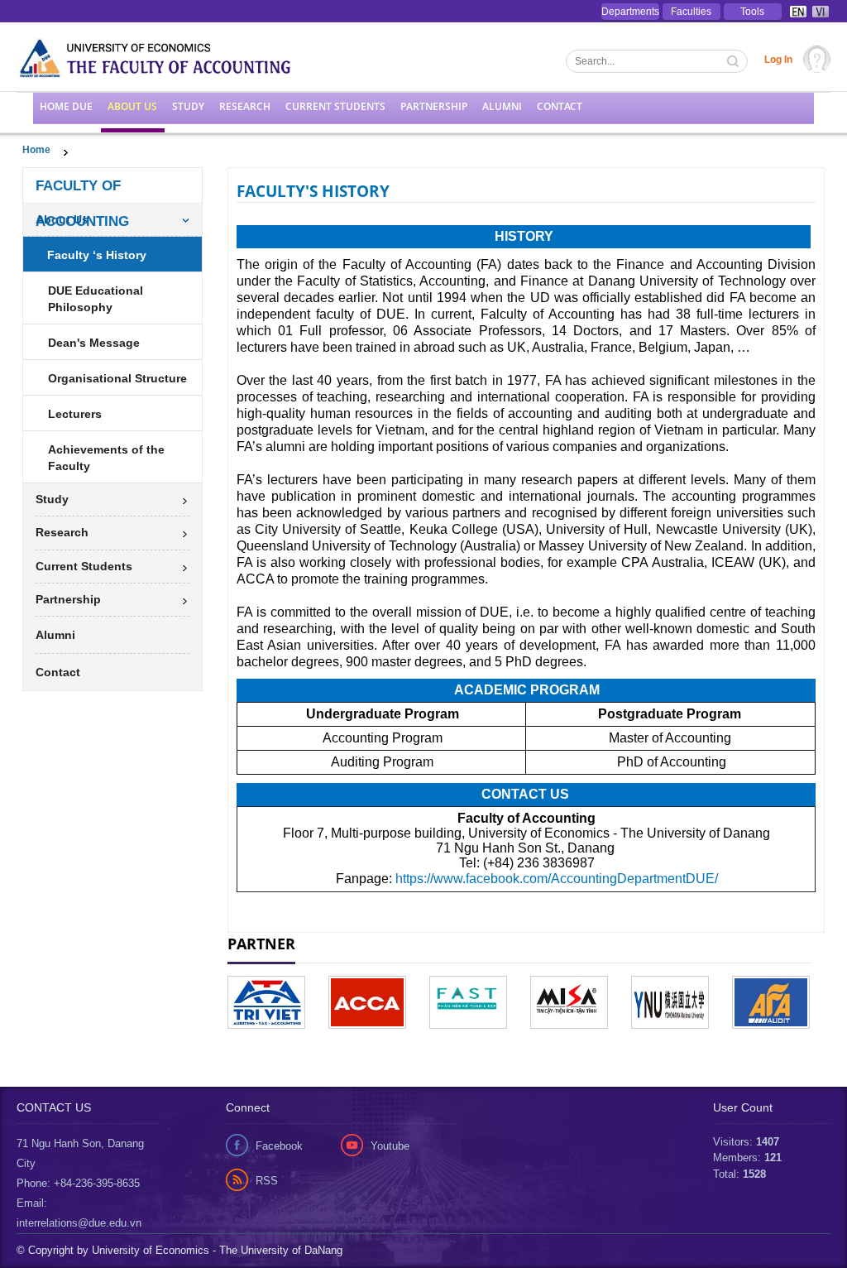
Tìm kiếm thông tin (734, 62)
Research (244, 106)
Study (188, 106)
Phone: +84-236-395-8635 (78, 1183)
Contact (559, 106)
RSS (267, 1180)
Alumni (502, 106)
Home (36, 150)
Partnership (433, 106)
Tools (752, 11)
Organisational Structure (117, 378)
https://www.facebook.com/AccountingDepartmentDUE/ (556, 879)
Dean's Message (94, 342)
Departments (630, 11)
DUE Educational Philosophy (95, 299)
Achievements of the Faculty (106, 458)
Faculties (691, 11)
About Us (132, 106)
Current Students (335, 106)
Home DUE (66, 106)
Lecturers (75, 413)
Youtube (390, 1146)
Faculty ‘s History (96, 255)
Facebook (279, 1146)
